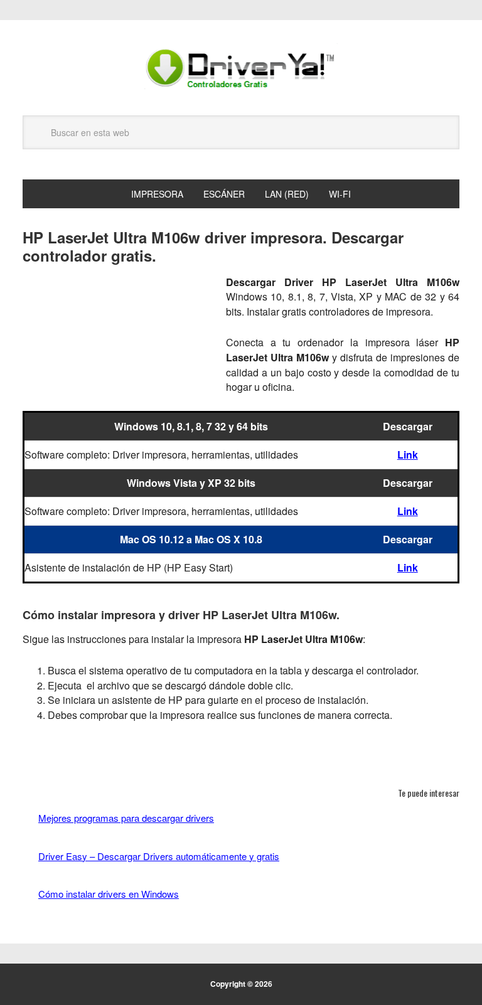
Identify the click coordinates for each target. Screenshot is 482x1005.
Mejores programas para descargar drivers (126, 817)
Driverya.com (241, 68)
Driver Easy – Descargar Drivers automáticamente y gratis (158, 856)
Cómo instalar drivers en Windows (108, 893)
